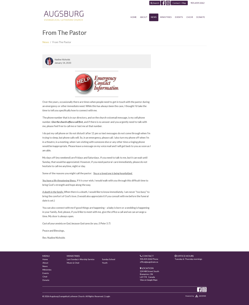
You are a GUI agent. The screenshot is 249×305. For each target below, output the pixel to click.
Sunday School (108, 259)
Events (179, 17)
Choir (189, 17)
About (143, 17)
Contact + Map (179, 3)
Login (107, 296)
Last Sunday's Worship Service (80, 259)
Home (134, 17)
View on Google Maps (148, 280)
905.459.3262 (197, 3)
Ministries (166, 17)
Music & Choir (73, 263)
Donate (200, 17)
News (154, 17)
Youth (104, 263)
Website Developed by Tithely (187, 295)
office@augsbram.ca (149, 262)
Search (155, 3)
